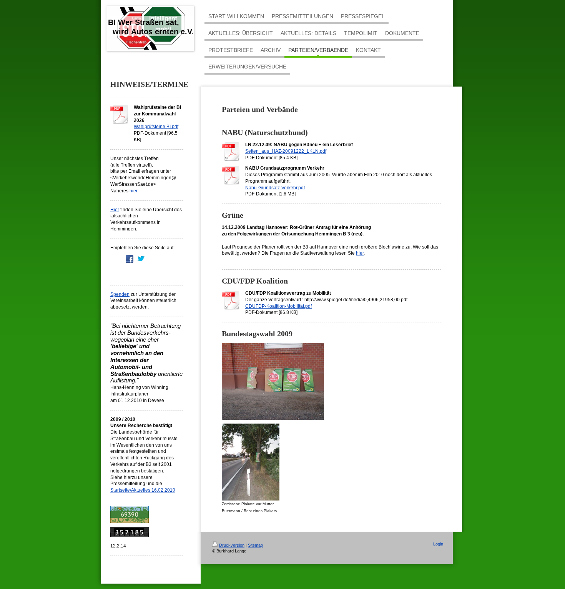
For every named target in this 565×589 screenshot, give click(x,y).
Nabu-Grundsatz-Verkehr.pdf (275, 187)
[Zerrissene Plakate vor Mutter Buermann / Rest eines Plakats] (250, 462)
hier (133, 191)
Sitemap (255, 545)
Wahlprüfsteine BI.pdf (156, 126)
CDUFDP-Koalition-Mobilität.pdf (278, 306)
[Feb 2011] (146, 514)
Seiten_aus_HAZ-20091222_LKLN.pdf (285, 151)
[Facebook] (129, 259)
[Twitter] (141, 259)
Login (438, 544)
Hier (114, 209)
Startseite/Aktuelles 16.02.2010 (142, 490)
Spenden (120, 294)
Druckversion (231, 545)
